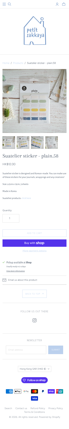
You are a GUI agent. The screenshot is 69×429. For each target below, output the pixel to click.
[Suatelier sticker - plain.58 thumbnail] (9, 142)
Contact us (21, 408)
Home (6, 63)
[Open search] (9, 4)
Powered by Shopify (49, 417)
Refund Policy (37, 408)
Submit (55, 349)
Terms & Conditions (34, 412)
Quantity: (7, 210)
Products (18, 63)
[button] (34, 294)
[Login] (57, 4)
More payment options (35, 250)
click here (26, 198)
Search (8, 408)
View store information (15, 271)
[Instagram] (34, 320)
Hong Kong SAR (33, 368)
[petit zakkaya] (34, 31)
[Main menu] (4, 4)
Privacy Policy (55, 408)
